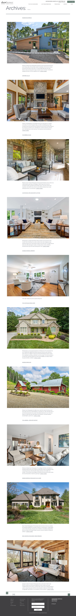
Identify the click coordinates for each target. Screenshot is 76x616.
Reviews (11, 602)
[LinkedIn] (54, 603)
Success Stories (13, 605)
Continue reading (43, 71)
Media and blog (22, 599)
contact (65, 4)
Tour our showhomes (33, 4)
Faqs (20, 602)
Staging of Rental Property (28, 250)
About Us (12, 599)
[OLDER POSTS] (69, 594)
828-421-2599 (71, 1)
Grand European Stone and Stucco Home (31, 478)
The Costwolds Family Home (28, 303)
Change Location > (62, 2)
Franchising (57, 4)
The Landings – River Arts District (30, 420)
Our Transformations (46, 4)
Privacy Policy (22, 605)
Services (11, 600)
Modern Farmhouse (26, 362)
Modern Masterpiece (27, 17)
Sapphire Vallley (26, 75)
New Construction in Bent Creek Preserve (32, 536)
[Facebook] (55, 603)
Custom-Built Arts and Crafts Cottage (31, 192)
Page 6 (14, 595)
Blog (72, 4)
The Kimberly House (26, 134)
